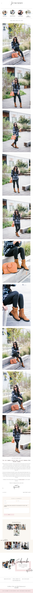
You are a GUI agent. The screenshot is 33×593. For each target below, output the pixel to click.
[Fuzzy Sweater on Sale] (23, 529)
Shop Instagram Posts (16, 580)
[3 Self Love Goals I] (17, 535)
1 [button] (12, 548)
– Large (5, 460)
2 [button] (13, 548)
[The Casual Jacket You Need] (10, 529)
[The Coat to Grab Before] (16, 529)
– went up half (19, 460)
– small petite (11, 460)
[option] (5, 13)
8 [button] (21, 548)
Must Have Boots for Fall (16, 20)
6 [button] (18, 548)
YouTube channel (21, 479)
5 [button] (17, 548)
